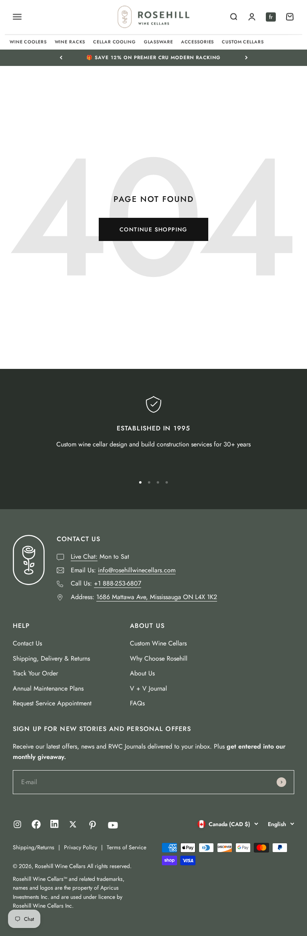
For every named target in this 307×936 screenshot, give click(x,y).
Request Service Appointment (52, 703)
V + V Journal (148, 688)
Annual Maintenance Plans (48, 688)
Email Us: (123, 570)
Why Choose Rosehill (158, 658)
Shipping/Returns (33, 847)
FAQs (137, 703)
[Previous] (61, 58)
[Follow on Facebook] (36, 826)
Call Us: (106, 583)
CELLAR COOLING (114, 41)
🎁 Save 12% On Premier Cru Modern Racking (153, 57)
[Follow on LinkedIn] (54, 825)
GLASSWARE (158, 41)
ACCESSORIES (197, 41)
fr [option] (271, 17)
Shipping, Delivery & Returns (51, 658)
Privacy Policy (80, 847)
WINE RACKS (70, 41)
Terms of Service (126, 847)
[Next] (246, 58)
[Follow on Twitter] (73, 824)
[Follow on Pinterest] (92, 825)
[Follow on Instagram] (17, 824)
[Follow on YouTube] (113, 825)
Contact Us (27, 643)
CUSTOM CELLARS (242, 41)
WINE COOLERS (28, 41)
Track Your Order (35, 673)
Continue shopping (153, 229)
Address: (144, 596)
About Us (142, 673)
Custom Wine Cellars (158, 643)
